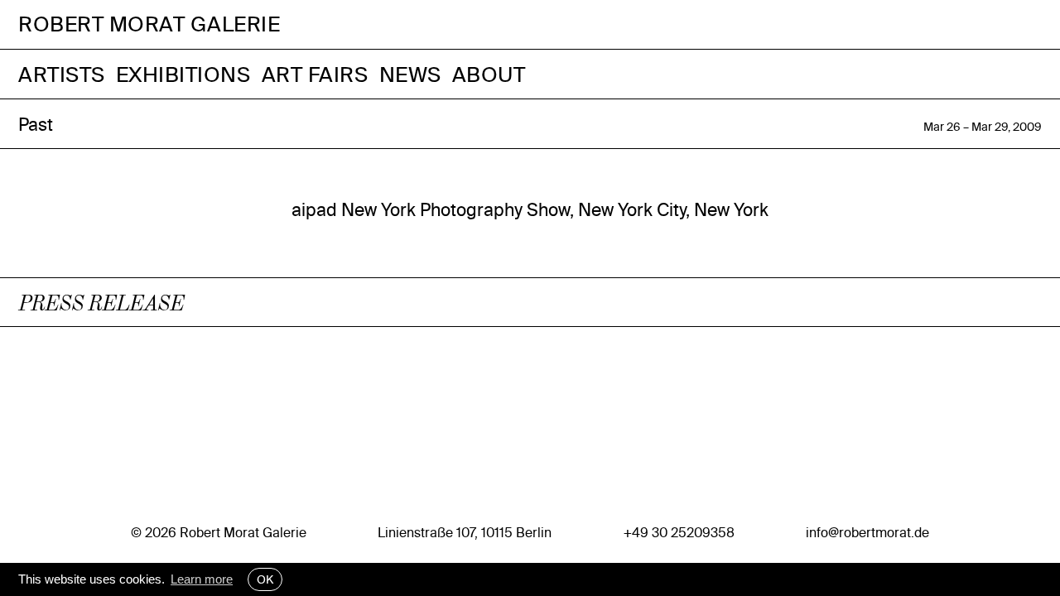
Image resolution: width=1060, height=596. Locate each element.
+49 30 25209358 (679, 532)
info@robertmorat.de (867, 532)
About (489, 74)
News (410, 74)
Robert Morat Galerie (149, 24)
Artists (61, 74)
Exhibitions (183, 74)
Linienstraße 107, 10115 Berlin (465, 532)
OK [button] (265, 579)
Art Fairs (315, 74)
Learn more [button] (202, 579)
